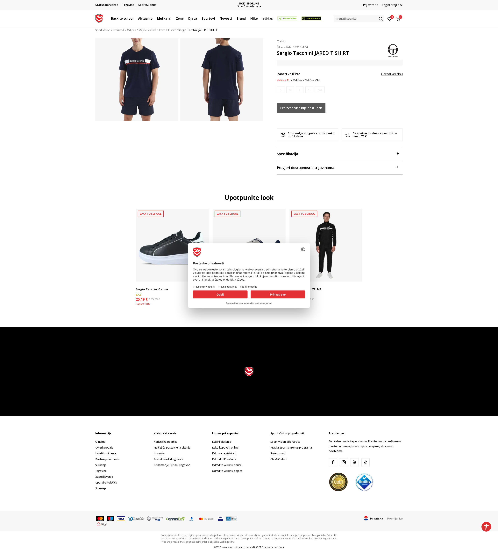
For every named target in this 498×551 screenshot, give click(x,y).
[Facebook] (333, 462)
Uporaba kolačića (106, 482)
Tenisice (141, 285)
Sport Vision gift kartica (285, 441)
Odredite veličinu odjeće (227, 471)
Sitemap (100, 488)
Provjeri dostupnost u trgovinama (305, 167)
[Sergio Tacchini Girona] (172, 245)
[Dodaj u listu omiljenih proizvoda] (357, 276)
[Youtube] (355, 462)
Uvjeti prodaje (104, 447)
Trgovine (101, 471)
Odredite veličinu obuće (227, 465)
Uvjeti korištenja (105, 453)
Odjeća (131, 30)
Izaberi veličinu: (288, 74)
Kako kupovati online (225, 447)
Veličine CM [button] (312, 80)
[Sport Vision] (99, 18)
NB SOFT (256, 547)
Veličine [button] (297, 80)
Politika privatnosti (107, 459)
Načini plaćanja (221, 441)
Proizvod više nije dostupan (301, 108)
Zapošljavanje (104, 476)
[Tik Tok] (365, 462)
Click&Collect (278, 459)
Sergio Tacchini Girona (152, 289)
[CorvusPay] (175, 518)
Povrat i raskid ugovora (168, 459)
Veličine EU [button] (283, 80)
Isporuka (159, 453)
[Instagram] (344, 462)
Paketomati (277, 453)
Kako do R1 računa (224, 459)
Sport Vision (102, 30)
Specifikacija (287, 153)
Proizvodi (118, 30)
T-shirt (172, 30)
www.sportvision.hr (232, 547)
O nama (100, 441)
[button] (135, 18)
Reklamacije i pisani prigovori (172, 465)
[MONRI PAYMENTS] (101, 524)
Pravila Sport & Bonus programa (291, 447)
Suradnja (100, 465)
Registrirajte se (392, 5)
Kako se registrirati (224, 453)
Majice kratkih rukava (152, 30)
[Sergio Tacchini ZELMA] (325, 245)
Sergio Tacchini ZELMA (305, 289)
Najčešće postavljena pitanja (172, 447)
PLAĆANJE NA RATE (264, 3)
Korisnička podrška (165, 441)
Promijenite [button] (395, 518)
